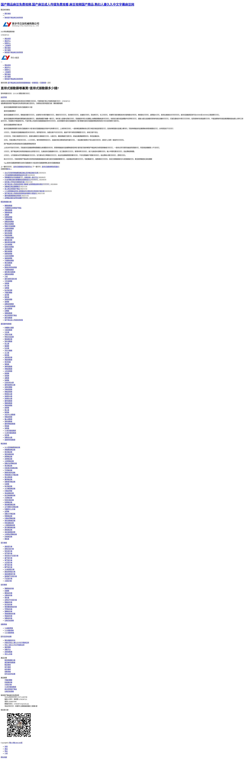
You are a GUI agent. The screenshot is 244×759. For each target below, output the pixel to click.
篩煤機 (7, 412)
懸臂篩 (7, 408)
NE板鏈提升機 (9, 569)
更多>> (9, 169)
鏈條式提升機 (9, 549)
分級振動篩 (8, 330)
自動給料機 (8, 595)
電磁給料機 (8, 616)
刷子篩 (7, 285)
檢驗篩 (7, 283)
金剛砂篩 (8, 265)
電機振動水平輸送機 (11, 475)
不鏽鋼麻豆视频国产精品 (13, 208)
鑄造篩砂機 (8, 339)
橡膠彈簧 (8, 647)
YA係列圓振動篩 (10, 430)
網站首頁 (8, 38)
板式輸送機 (8, 486)
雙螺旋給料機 (9, 588)
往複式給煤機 (9, 620)
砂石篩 (7, 348)
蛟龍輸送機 (8, 502)
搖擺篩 (7, 302)
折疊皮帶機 (8, 491)
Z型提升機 (8, 581)
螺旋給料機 (8, 593)
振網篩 (7, 380)
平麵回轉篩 (8, 292)
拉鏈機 (7, 484)
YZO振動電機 (9, 633)
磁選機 (7, 373)
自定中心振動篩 (10, 414)
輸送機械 (4, 443)
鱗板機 (7, 539)
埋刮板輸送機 (9, 454)
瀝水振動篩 (8, 308)
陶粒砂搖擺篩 (9, 224)
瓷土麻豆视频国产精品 (12, 189)
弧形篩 (7, 435)
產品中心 (8, 41)
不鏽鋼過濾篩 (9, 237)
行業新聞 (43, 83)
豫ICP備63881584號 (15, 743)
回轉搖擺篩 (8, 217)
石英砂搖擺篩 (9, 256)
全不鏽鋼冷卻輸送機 (11, 507)
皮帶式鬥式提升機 (11, 600)
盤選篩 (7, 346)
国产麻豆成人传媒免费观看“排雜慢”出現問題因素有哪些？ (27, 184)
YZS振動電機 (9, 630)
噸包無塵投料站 (10, 640)
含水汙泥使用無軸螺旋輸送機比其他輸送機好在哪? (22, 173)
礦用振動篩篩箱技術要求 (13, 195)
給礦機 (7, 591)
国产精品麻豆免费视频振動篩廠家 (19, 83)
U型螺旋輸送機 (10, 525)
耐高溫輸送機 (9, 523)
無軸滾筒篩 (8, 392)
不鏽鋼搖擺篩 (9, 260)
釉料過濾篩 (8, 233)
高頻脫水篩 (8, 398)
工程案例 (8, 45)
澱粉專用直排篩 (10, 242)
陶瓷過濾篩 (8, 235)
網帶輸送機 (8, 456)
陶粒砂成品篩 (9, 337)
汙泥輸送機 (8, 470)
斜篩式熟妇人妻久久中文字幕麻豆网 (17, 642)
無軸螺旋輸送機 (10, 449)
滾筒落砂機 (8, 357)
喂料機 (7, 597)
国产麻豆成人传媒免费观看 (14, 320)
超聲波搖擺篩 (9, 221)
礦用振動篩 (8, 401)
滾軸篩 (7, 215)
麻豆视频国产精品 (11, 315)
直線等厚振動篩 (10, 440)
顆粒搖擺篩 (8, 251)
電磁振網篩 (8, 405)
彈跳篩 (7, 364)
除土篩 (7, 343)
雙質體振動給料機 (11, 607)
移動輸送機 (8, 516)
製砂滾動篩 (8, 341)
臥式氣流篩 (8, 290)
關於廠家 (8, 13)
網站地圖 (4, 757)
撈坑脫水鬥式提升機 (11, 555)
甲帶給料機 (8, 609)
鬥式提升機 (8, 578)
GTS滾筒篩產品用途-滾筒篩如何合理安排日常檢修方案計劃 (25, 191)
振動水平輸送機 (10, 514)
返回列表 (4, 97)
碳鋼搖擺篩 (8, 253)
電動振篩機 (8, 210)
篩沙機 (7, 410)
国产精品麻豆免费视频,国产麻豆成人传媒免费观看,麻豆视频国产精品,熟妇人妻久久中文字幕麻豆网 (67, 4)
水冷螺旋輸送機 (10, 488)
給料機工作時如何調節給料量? (15, 182)
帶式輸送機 (8, 465)
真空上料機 (8, 654)
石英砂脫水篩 (9, 382)
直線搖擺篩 (8, 258)
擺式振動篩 (8, 263)
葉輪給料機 (8, 611)
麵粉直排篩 (8, 240)
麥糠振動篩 (8, 313)
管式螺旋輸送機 (10, 527)
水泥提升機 (8, 562)
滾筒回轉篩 (8, 387)
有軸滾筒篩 (8, 389)
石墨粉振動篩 (9, 228)
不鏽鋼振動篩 (9, 269)
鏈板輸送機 (8, 530)
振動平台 (8, 649)
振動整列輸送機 (10, 482)
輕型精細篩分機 (6, 202)
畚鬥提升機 (8, 558)
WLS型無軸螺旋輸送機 (12, 447)
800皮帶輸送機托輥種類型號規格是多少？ (22, 179)
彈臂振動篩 (8, 366)
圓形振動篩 (8, 318)
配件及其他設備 (6, 636)
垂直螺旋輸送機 (10, 504)
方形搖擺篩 (8, 281)
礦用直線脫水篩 (10, 385)
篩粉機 (7, 297)
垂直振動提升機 (10, 574)
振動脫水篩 (8, 437)
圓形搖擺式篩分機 (11, 279)
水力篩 (7, 353)
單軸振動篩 (8, 369)
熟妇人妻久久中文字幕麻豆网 (14, 645)
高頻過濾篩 (8, 299)
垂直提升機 (8, 546)
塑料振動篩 (8, 231)
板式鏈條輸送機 (10, 495)
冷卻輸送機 (8, 498)
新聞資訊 (35, 83)
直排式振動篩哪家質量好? (50, 167)
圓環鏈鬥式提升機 (11, 576)
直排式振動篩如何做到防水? (22, 167)
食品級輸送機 (9, 493)
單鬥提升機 (8, 560)
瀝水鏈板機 (8, 477)
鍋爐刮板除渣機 (10, 472)
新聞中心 (8, 43)
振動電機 (4, 624)
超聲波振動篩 (9, 304)
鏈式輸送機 (8, 452)
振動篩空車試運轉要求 (12, 186)
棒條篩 (7, 426)
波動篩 (7, 378)
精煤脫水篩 (8, 394)
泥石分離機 (8, 350)
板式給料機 (8, 604)
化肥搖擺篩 (8, 249)
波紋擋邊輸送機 (10, 532)
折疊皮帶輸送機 (10, 518)
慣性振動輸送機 (10, 520)
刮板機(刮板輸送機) (11, 468)
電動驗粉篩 (8, 212)
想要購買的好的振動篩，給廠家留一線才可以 (21, 177)
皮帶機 (7, 511)
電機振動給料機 (10, 613)
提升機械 (4, 543)
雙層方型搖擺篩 (10, 226)
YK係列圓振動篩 (10, 433)
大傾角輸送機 (9, 461)
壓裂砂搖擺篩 (9, 247)
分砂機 (7, 332)
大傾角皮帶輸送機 (11, 534)
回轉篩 (7, 311)
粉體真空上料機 (10, 509)
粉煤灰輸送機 (9, 500)
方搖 (6, 276)
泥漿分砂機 (8, 334)
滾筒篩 (7, 428)
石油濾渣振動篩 (10, 306)
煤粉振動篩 (8, 421)
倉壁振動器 (8, 652)
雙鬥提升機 (8, 565)
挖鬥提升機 (8, 553)
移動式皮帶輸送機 (11, 463)
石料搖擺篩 (8, 244)
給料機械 (4, 584)
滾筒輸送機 (8, 459)
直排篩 (7, 295)
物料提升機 (8, 551)
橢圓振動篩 (8, 403)
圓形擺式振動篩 (10, 272)
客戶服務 (8, 50)
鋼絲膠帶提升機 (10, 572)
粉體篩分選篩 (9, 327)
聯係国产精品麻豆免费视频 (14, 17)
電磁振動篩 (8, 359)
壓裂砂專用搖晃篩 (11, 267)
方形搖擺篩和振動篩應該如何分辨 (16, 175)
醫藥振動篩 (8, 205)
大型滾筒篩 (8, 371)
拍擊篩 (7, 288)
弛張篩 (7, 375)
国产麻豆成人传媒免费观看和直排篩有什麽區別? (21, 193)
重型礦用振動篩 (6, 324)
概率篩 (7, 355)
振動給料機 (8, 618)
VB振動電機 (9, 628)
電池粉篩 (8, 362)
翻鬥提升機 (8, 567)
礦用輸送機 (8, 479)
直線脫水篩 (8, 396)
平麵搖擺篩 (8, 219)
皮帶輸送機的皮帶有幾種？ (17, 198)
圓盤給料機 (8, 602)
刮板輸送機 (8, 536)
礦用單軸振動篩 (10, 424)
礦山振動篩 (8, 419)
